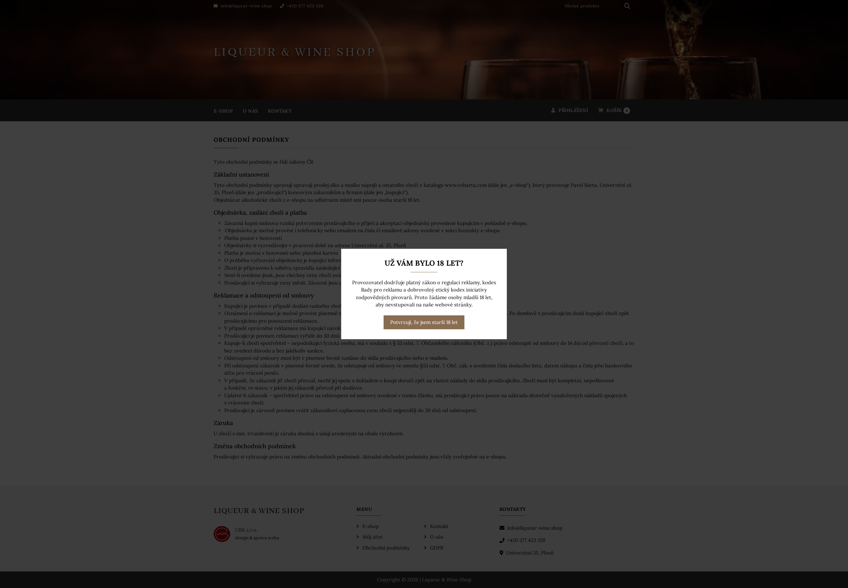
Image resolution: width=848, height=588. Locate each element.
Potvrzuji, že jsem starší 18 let (424, 322)
